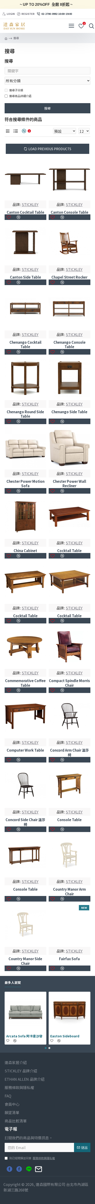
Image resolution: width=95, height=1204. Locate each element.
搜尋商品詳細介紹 (20, 96)
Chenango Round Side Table (25, 414)
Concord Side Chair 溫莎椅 (25, 821)
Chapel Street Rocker (69, 277)
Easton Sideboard (64, 1036)
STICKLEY (30, 204)
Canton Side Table (25, 277)
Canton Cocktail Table (25, 212)
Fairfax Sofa (69, 958)
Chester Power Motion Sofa (25, 483)
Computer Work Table (25, 750)
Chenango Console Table (69, 344)
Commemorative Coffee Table (25, 682)
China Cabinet (25, 550)
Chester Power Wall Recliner (69, 483)
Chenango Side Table (69, 412)
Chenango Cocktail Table (25, 344)
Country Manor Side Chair (25, 961)
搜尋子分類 (16, 90)
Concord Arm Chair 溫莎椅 (69, 752)
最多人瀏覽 (13, 983)
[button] (46, 1048)
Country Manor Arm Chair (69, 891)
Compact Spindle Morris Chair (69, 682)
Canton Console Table (69, 212)
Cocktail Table (69, 550)
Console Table (69, 819)
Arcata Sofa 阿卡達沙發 (24, 1036)
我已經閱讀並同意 (32, 1158)
